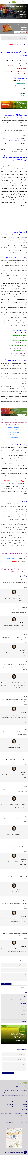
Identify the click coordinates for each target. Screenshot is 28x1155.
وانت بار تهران (23, 1014)
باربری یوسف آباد (17, 427)
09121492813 (22, 1125)
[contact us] (14, 1137)
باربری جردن (10, 429)
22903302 (23, 1122)
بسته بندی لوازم (23, 1003)
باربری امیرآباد (10, 427)
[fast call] (25, 1152)
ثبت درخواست (8, 1072)
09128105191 (9, 1122)
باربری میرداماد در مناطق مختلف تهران (16, 6)
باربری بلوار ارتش (14, 437)
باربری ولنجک (17, 434)
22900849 (23, 1120)
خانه (25, 6)
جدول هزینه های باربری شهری (7, 80)
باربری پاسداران (11, 432)
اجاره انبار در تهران (22, 1017)
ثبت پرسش (6, 983)
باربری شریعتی (18, 432)
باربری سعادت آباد (17, 429)
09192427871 (10, 558)
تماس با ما (24, 1021)
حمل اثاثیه (24, 1006)
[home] (10, 2)
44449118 (9, 1120)
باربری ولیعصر (11, 434)
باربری (25, 996)
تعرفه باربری (3, 149)
